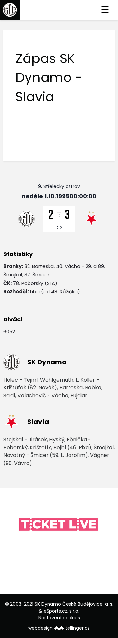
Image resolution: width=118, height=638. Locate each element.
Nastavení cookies (59, 617)
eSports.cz (55, 611)
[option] (59, 524)
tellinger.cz (77, 628)
